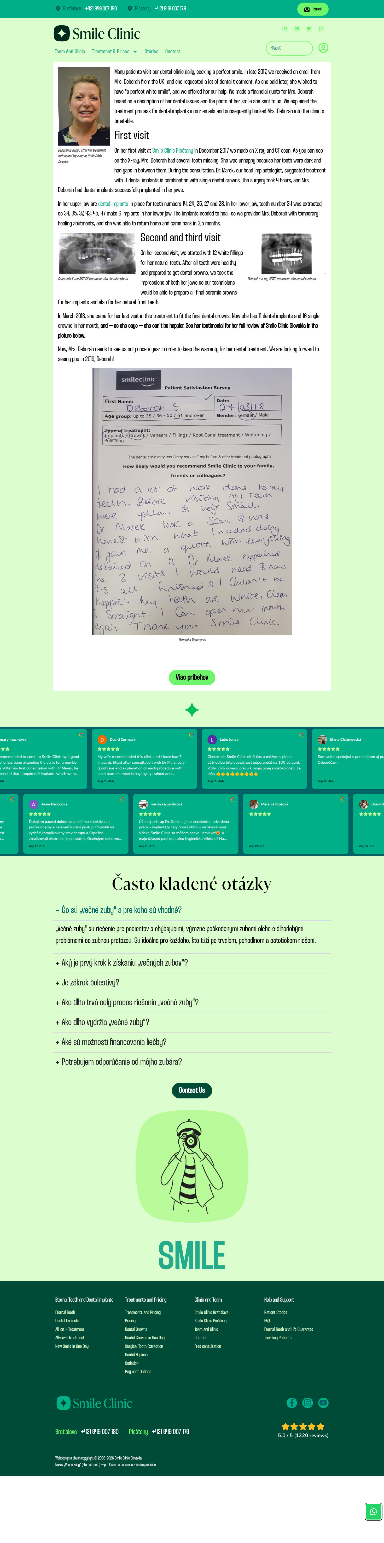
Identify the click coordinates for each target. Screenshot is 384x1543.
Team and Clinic (70, 51)
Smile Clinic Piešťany (172, 151)
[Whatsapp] (373, 1509)
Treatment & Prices (111, 51)
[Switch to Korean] (321, 29)
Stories (152, 51)
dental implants (113, 204)
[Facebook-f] (292, 1403)
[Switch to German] (309, 29)
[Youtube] (323, 1403)
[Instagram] (307, 1403)
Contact (172, 51)
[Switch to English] (297, 29)
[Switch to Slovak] (285, 29)
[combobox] (289, 48)
